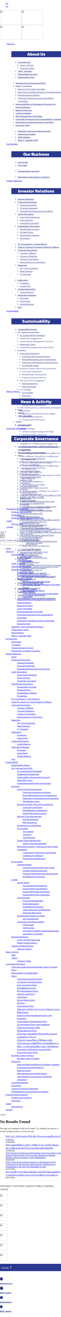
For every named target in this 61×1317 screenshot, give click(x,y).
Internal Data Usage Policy (31, 526)
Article (21, 412)
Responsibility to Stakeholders (31, 452)
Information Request (27, 295)
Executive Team (23, 125)
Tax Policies (25, 483)
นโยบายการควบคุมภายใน (31, 513)
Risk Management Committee (29, 116)
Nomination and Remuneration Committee (35, 122)
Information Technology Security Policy (37, 535)
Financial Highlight (28, 205)
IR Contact (24, 298)
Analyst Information (26, 289)
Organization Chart (26, 77)
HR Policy (24, 489)
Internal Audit (26, 480)
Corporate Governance (29, 353)
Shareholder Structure (28, 74)
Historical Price (26, 220)
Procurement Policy (28, 492)
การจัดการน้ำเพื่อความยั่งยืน (32, 497)
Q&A (20, 307)
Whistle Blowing (27, 304)
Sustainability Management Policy (35, 507)
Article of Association (29, 259)
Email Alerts (25, 301)
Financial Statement (29, 208)
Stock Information (26, 214)
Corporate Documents (27, 250)
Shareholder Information (29, 226)
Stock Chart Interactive (30, 217)
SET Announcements (29, 268)
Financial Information (27, 202)
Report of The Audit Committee (31, 89)
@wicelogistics (5, 1302)
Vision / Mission (27, 65)
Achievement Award (26, 134)
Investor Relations (26, 199)
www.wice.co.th (6, 1283)
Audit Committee (23, 113)
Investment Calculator (29, 223)
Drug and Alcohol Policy (30, 538)
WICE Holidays (24, 137)
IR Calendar (25, 238)
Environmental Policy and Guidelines (36, 510)
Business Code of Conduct (31, 553)
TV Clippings (25, 274)
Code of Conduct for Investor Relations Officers (38, 247)
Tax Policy (26, 395)
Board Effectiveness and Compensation (39, 359)
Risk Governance (29, 386)
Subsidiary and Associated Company (34, 131)
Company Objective (28, 256)
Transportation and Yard (28, 171)
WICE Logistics (5, 1293)
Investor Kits (25, 286)
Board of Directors (24, 110)
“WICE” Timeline (25, 71)
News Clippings (26, 271)
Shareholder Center (30, 365)
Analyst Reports (27, 292)
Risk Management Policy (30, 477)
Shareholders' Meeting (29, 235)
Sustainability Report (27, 329)
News (20, 409)
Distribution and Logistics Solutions (34, 177)
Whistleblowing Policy (29, 474)
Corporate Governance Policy (32, 458)
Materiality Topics (27, 344)
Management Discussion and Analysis (36, 211)
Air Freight (22, 165)
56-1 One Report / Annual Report (32, 244)
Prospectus (24, 283)
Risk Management (30, 383)
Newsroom (22, 265)
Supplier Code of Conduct (31, 556)
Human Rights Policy (29, 486)
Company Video (25, 424)
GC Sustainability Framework (32, 335)
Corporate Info (24, 62)
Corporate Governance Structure (36, 356)
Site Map (5, 1267)
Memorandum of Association (32, 262)
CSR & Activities (25, 415)
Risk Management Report (29, 95)
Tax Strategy (27, 392)
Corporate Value (27, 68)
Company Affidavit (28, 253)
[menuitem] (7, 3)
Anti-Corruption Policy (30, 471)
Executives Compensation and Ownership (40, 362)
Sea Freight (23, 162)
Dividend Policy (27, 232)
